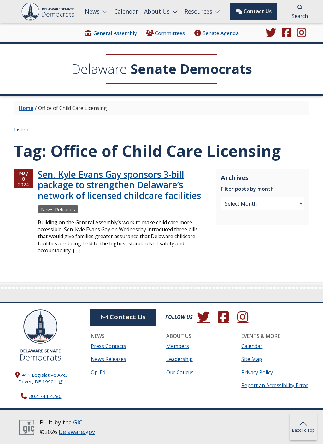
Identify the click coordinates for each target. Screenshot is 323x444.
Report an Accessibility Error (274, 385)
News (93, 11)
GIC (77, 422)
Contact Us (257, 11)
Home (26, 108)
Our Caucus (180, 372)
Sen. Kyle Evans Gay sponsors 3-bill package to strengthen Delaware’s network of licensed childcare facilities (119, 184)
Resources (199, 11)
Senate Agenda (220, 33)
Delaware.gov (77, 431)
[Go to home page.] (47, 12)
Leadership (179, 359)
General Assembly (115, 33)
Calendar (126, 11)
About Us (157, 11)
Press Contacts (108, 346)
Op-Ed (98, 372)
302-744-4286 (45, 396)
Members (177, 346)
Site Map (251, 359)
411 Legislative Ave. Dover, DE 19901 (42, 378)
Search (300, 16)
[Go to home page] (40, 326)
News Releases (58, 209)
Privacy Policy (257, 372)
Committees (170, 33)
